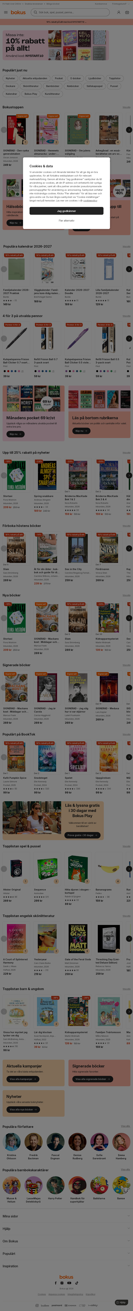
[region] (66, 193)
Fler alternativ (66, 220)
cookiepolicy (90, 200)
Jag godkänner (66, 211)
